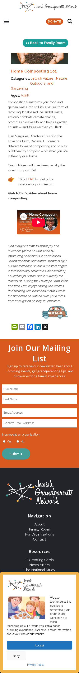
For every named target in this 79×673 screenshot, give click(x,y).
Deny (16, 656)
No (23, 441)
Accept (39, 645)
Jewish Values (42, 78)
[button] (6, 21)
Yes (9, 441)
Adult (25, 95)
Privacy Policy (35, 664)
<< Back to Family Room (45, 43)
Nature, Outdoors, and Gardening (39, 83)
